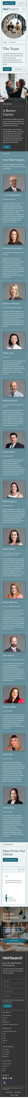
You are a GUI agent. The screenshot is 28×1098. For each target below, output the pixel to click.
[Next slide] (23, 869)
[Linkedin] (6, 1078)
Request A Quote (7, 1063)
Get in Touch (6, 1066)
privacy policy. (9, 1002)
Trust (4, 1035)
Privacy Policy (9, 1092)
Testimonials (6, 1054)
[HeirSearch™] (11, 9)
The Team (5, 1017)
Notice (4, 1038)
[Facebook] (4, 1078)
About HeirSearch (7, 1015)
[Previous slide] (19, 869)
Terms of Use (17, 1092)
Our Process (6, 1049)
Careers (4, 1019)
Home (5, 42)
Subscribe (7, 1006)
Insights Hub (6, 1056)
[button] (6, 869)
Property (5, 1040)
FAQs (4, 1070)
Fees (4, 1042)
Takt (17, 1095)
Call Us (4, 1068)
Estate (4, 1033)
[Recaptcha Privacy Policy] (14, 1082)
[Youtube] (11, 1078)
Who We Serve (6, 1022)
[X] (8, 1078)
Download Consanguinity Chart (10, 1024)
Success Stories (6, 1051)
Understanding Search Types (9, 1031)
